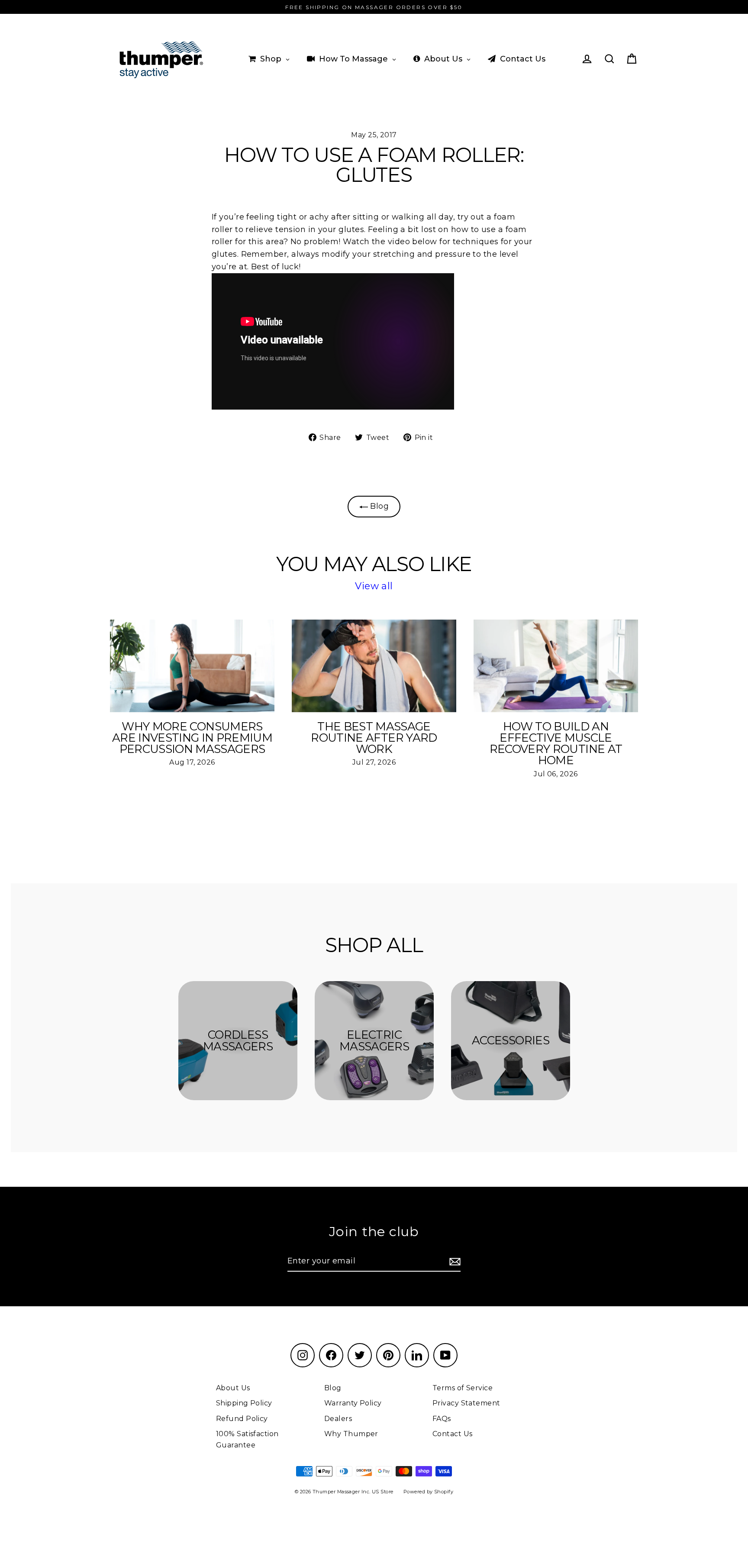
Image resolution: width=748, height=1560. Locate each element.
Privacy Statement (466, 1403)
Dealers (338, 1419)
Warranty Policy (353, 1403)
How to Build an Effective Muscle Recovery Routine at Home (556, 744)
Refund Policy (242, 1419)
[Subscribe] (454, 1261)
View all (374, 586)
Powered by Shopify (428, 1492)
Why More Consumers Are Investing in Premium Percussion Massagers (192, 738)
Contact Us (452, 1434)
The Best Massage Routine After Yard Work (374, 738)
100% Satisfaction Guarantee (247, 1439)
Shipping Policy (244, 1403)
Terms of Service (462, 1388)
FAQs (441, 1419)
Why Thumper (351, 1434)
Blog (378, 506)
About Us (233, 1388)
